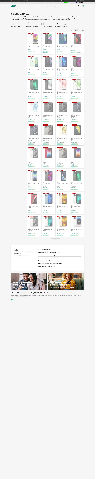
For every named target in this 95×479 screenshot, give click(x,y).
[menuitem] (12, 2)
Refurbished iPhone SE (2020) (76, 139)
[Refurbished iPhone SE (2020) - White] (63, 176)
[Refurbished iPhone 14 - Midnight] (48, 38)
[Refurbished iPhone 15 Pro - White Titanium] (34, 153)
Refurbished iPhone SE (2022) (48, 162)
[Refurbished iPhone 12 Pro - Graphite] (77, 38)
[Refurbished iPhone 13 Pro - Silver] (77, 198)
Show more (13, 299)
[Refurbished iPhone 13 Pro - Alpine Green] (77, 176)
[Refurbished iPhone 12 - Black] (48, 61)
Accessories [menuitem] (54, 5)
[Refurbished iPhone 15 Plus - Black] (48, 84)
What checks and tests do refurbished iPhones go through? (49, 252)
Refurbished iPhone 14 (33, 47)
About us (12, 2)
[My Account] (81, 6)
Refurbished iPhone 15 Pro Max (48, 116)
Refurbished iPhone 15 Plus (48, 93)
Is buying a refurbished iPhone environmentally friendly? (48, 257)
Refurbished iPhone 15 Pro (62, 116)
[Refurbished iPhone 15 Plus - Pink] (63, 84)
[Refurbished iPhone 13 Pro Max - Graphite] (77, 61)
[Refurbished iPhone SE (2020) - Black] (77, 130)
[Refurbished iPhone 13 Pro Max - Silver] (48, 221)
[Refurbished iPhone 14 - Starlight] (34, 38)
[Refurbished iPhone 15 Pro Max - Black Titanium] (48, 107)
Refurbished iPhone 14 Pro (76, 230)
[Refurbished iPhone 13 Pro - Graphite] (48, 176)
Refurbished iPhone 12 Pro (76, 48)
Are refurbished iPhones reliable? (44, 249)
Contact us (28, 2)
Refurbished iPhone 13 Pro (48, 185)
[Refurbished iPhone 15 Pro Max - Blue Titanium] (77, 107)
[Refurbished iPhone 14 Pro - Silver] (77, 221)
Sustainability (16, 2)
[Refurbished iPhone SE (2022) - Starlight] (34, 176)
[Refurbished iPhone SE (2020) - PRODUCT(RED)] (34, 198)
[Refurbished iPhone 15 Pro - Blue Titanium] (34, 130)
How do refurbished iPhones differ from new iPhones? (48, 260)
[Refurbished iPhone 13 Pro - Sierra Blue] (48, 198)
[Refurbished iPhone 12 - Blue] (63, 38)
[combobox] (79, 3)
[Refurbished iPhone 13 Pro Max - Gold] (63, 221)
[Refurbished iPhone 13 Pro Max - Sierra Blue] (63, 61)
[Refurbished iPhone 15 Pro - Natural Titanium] (48, 130)
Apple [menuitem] (37, 5)
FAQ (25, 2)
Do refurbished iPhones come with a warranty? (46, 255)
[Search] (79, 6)
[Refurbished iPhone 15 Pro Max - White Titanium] (34, 221)
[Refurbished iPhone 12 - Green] (34, 61)
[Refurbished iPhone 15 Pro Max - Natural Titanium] (63, 153)
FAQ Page (24, 256)
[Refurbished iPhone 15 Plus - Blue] (34, 107)
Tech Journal (21, 2)
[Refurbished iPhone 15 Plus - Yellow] (63, 130)
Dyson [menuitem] (48, 5)
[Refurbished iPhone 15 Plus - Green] (77, 84)
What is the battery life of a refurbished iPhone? (46, 266)
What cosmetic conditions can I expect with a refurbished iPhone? (50, 263)
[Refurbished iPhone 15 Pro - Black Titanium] (63, 107)
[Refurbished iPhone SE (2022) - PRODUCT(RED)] (48, 153)
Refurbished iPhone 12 (62, 47)
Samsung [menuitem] (42, 5)
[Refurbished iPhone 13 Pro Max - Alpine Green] (34, 84)
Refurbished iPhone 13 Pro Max (62, 71)
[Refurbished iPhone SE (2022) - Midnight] (77, 153)
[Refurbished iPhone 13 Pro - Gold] (63, 198)
